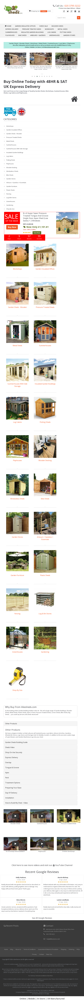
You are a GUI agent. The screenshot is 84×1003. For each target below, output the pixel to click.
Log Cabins (51, 32)
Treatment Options (12, 783)
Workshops (49, 29)
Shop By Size (10, 209)
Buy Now (12, 227)
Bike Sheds (22, 35)
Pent (7, 777)
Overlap (8, 762)
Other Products (11, 723)
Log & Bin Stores (11, 197)
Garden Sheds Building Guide (16, 742)
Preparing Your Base (13, 788)
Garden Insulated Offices (25, 26)
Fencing (8, 194)
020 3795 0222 (72, 5)
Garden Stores (69, 35)
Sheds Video (10, 747)
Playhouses (10, 35)
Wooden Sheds (57, 26)
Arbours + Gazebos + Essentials (16, 182)
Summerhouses (11, 32)
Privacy (34, 954)
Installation (9, 798)
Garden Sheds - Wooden (14, 134)
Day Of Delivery (11, 793)
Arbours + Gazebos (37, 35)
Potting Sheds (65, 32)
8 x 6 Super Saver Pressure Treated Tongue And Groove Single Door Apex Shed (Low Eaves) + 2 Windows (35, 217)
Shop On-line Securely (13, 752)
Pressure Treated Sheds (31, 29)
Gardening (9, 205)
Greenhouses (54, 35)
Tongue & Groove (12, 767)
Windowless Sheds (12, 171)
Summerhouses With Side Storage (17, 149)
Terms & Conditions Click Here (44, 975)
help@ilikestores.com (53, 939)
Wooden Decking (11, 167)
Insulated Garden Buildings (32, 32)
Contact (41, 954)
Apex (7, 772)
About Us (18, 949)
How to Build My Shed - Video (16, 803)
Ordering (71, 949)
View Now (37, 233)
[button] (32, 76)
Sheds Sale (43, 26)
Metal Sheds (63, 29)
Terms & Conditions (30, 949)
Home (6, 949)
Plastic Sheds (10, 190)
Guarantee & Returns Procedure (48, 949)
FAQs (78, 949)
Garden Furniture (11, 186)
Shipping (63, 949)
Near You (49, 954)
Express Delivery (11, 29)
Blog (11, 949)
